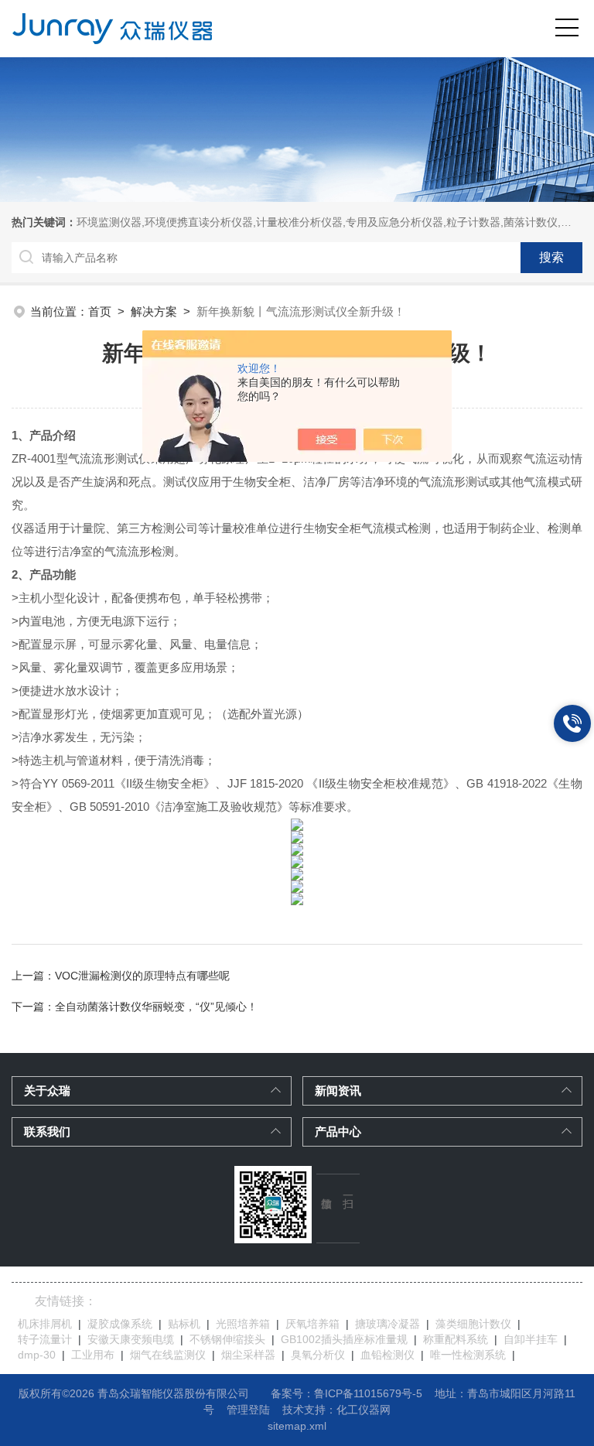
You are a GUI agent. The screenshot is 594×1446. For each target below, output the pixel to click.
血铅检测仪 (387, 1355)
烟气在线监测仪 (168, 1355)
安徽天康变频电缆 (130, 1339)
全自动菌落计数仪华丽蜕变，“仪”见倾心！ (156, 1006)
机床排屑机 (45, 1324)
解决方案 (154, 311)
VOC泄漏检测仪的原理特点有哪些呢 (142, 975)
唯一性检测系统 (468, 1355)
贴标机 (184, 1324)
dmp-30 (37, 1355)
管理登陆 (248, 1409)
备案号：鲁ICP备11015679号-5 (346, 1393)
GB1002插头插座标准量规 (344, 1339)
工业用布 (92, 1355)
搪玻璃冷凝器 (387, 1324)
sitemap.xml (297, 1426)
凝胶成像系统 (119, 1324)
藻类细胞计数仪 (473, 1324)
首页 (99, 311)
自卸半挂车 (531, 1339)
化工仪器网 (363, 1409)
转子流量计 (45, 1339)
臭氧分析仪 (318, 1355)
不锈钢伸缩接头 (227, 1339)
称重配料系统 (455, 1339)
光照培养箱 (243, 1324)
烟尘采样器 (248, 1355)
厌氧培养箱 (312, 1324)
